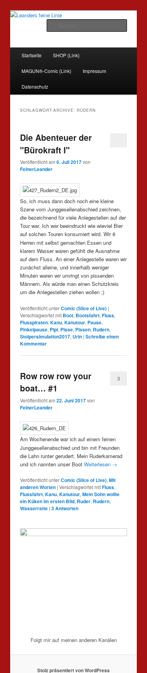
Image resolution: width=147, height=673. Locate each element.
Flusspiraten (34, 322)
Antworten (64, 508)
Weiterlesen (100, 464)
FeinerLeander (36, 169)
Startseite (32, 55)
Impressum (94, 70)
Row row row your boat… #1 (55, 382)
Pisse (66, 329)
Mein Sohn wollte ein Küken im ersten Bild (70, 498)
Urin (77, 336)
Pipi (54, 329)
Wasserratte (34, 508)
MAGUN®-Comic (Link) (46, 70)
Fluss (108, 315)
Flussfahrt (31, 494)
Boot (68, 315)
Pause (94, 322)
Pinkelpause (33, 329)
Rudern (101, 329)
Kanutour (74, 322)
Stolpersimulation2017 (45, 336)
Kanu (56, 322)
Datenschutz (35, 86)
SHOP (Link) (66, 55)
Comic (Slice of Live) (84, 308)
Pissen (83, 329)
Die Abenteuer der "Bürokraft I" (56, 143)
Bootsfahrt (88, 315)
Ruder (84, 501)
